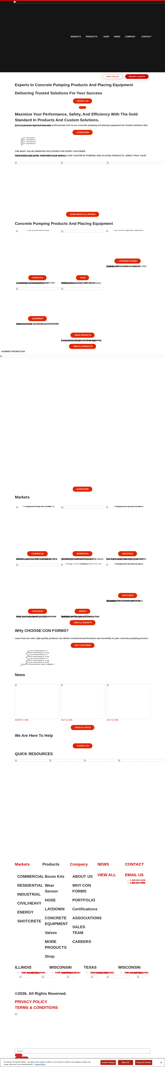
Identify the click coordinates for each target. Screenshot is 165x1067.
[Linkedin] (128, 888)
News (117, 37)
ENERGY (25, 912)
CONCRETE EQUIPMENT (56, 921)
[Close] (161, 1062)
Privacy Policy (40, 1064)
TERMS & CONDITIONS (36, 1007)
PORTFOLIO (83, 900)
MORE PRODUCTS (56, 944)
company (79, 864)
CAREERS (81, 941)
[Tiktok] (135, 895)
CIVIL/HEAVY (28, 903)
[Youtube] (128, 895)
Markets (76, 37)
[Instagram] (135, 888)
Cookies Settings (108, 1062)
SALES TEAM (78, 930)
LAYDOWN (55, 909)
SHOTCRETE (28, 921)
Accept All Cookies (143, 1062)
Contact (146, 37)
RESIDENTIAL (28, 885)
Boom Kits (54, 876)
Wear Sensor (51, 888)
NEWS (103, 864)
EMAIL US (134, 875)
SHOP (106, 37)
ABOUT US (82, 876)
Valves (51, 933)
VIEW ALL (106, 875)
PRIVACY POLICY (31, 1002)
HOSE (50, 900)
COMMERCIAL (28, 876)
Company (130, 37)
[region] (82, 1062)
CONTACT (134, 864)
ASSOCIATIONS (83, 918)
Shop (50, 956)
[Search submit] (18, 1055)
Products (91, 37)
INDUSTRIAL (28, 894)
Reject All (125, 1062)
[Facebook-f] (141, 888)
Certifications (83, 909)
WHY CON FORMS (81, 888)
